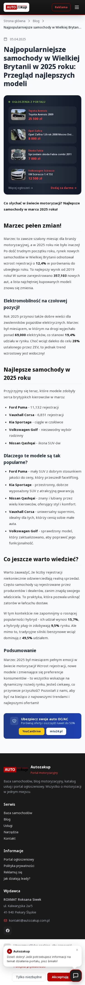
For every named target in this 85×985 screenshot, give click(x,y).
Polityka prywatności (19, 866)
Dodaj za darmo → (64, 188)
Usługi (8, 825)
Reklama (61, 7)
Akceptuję (60, 977)
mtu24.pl (56, 731)
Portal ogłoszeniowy (19, 859)
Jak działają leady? (17, 878)
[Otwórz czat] (76, 976)
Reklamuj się (13, 872)
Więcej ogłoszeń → (20, 188)
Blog (36, 21)
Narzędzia (11, 832)
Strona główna (14, 21)
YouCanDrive (31, 731)
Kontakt (10, 838)
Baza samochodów (18, 813)
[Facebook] (8, 930)
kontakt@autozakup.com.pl (29, 920)
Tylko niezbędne (29, 977)
